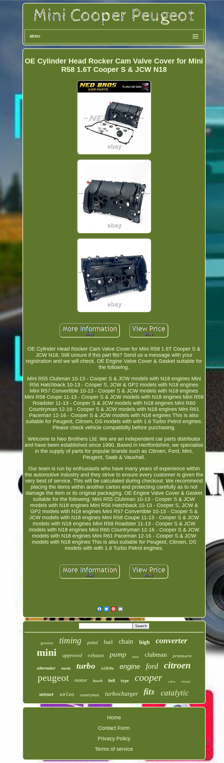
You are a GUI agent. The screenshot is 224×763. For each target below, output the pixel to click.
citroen (177, 665)
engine (130, 666)
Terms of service (114, 749)
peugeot (53, 677)
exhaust (96, 655)
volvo (67, 694)
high (144, 642)
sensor (46, 694)
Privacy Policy (114, 738)
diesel (135, 656)
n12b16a (107, 668)
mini (47, 652)
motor (81, 680)
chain (126, 641)
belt (111, 680)
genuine (47, 643)
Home (114, 717)
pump (118, 654)
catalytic (175, 692)
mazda (66, 668)
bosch (97, 681)
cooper (148, 677)
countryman (89, 695)
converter (171, 640)
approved (72, 655)
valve (171, 681)
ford (152, 666)
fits (149, 691)
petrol (92, 642)
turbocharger (121, 693)
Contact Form (114, 728)
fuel (108, 642)
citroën (185, 681)
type (125, 680)
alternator (46, 668)
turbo (85, 665)
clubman (156, 654)
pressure (182, 656)
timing (70, 640)
